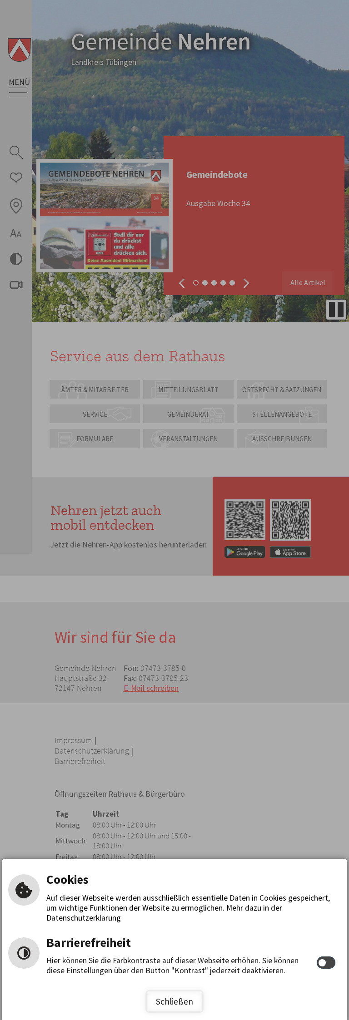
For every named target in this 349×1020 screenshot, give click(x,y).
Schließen (174, 1001)
